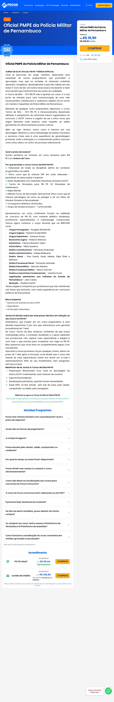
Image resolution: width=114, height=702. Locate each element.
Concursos (28, 5)
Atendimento (75, 5)
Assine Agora (104, 5)
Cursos (25, 12)
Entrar (90, 5)
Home (6, 12)
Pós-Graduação (53, 5)
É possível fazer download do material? (26, 502)
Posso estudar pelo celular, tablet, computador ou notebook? (32, 449)
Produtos (15, 12)
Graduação (39, 5)
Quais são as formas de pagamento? (25, 429)
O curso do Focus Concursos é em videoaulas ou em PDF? (35, 493)
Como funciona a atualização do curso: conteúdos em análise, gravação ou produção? (34, 537)
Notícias (64, 5)
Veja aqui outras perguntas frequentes (19, 544)
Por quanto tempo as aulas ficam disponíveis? (30, 459)
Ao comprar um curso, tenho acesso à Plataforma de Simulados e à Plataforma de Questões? (33, 525)
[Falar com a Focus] (108, 690)
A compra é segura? (16, 438)
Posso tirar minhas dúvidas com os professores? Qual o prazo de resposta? (34, 418)
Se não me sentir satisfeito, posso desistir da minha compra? (32, 513)
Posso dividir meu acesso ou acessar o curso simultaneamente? (29, 470)
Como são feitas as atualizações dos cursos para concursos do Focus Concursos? (31, 482)
